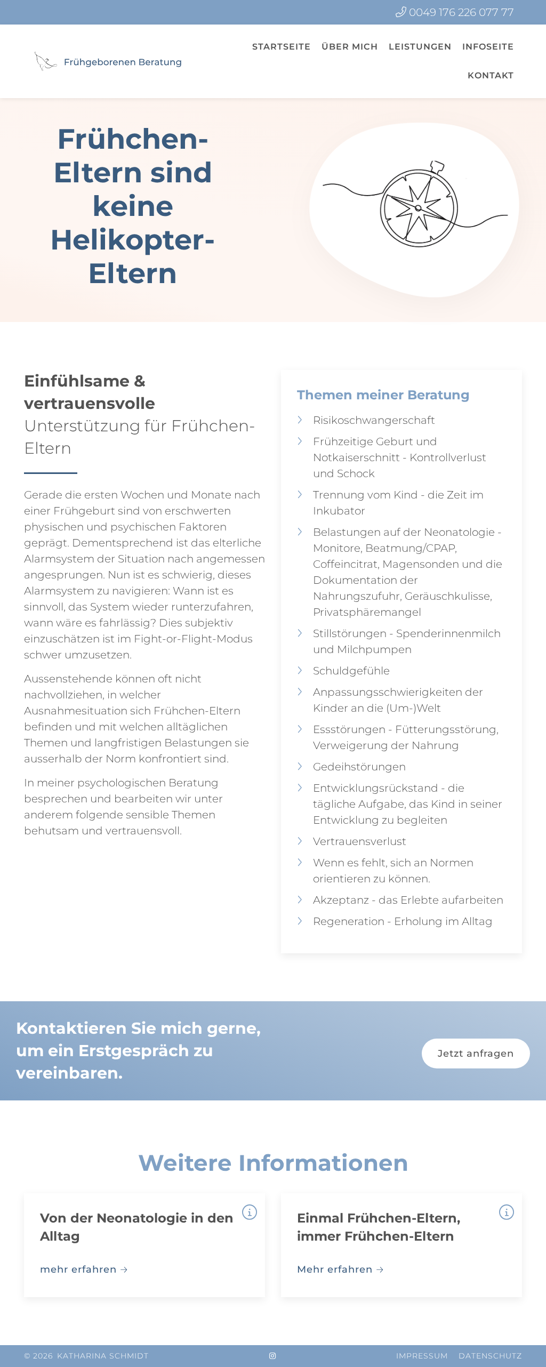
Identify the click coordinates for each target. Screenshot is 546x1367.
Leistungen (420, 47)
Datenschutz (490, 1356)
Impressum (422, 1356)
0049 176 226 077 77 (461, 12)
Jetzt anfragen (476, 1053)
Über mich (350, 47)
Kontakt (491, 75)
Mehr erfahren (335, 1269)
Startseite (281, 47)
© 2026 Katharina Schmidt (86, 1356)
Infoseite (488, 47)
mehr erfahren (78, 1269)
